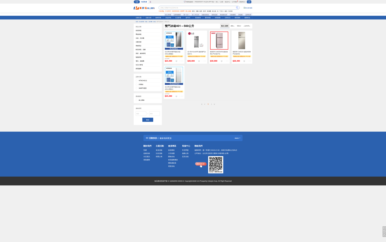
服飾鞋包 (247, 18)
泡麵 (197, 11)
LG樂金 (141, 84)
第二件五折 (195, 15)
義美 (200, 11)
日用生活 (227, 18)
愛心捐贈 (188, 11)
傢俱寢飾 (237, 18)
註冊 (221, 2)
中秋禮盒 (161, 11)
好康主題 (138, 18)
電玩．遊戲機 (140, 61)
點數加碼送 (205, 15)
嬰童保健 (208, 18)
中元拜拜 (168, 11)
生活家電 (178, 18)
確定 (147, 120)
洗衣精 (230, 11)
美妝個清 (198, 18)
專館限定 (138, 46)
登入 (217, 2)
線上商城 (168, 15)
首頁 (137, 21)
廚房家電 (138, 30)
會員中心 (227, 2)
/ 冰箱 (154, 21)
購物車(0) (242, 2)
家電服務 (138, 69)
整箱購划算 (223, 15)
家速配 (240, 15)
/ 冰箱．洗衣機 (148, 21)
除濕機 (209, 11)
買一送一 (186, 15)
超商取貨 (248, 15)
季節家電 (138, 34)
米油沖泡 (168, 18)
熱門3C (188, 18)
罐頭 (226, 11)
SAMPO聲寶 (143, 88)
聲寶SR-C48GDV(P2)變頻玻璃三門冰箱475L (219, 53)
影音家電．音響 (141, 49)
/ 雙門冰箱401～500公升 (162, 21)
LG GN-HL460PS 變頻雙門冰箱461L (196, 53)
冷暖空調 (138, 42)
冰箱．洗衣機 (140, 38)
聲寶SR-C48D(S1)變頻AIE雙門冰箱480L (242, 53)
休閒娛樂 (217, 18)
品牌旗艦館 (177, 15)
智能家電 (138, 57)
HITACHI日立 (143, 80)
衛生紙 (214, 11)
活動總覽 (233, 15)
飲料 (204, 11)
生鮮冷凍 (148, 18)
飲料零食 (158, 18)
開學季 (182, 11)
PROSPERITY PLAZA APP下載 (204, 2)
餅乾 (193, 11)
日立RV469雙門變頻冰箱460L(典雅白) (172, 88)
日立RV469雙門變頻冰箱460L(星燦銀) (172, 53)
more (237, 138)
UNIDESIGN (175, 11)
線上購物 (141, 100)
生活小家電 (139, 65)
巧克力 (221, 11)
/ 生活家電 (141, 21)
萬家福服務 (189, 2)
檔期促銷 (214, 15)
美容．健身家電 (141, 53)
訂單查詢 (234, 2)
